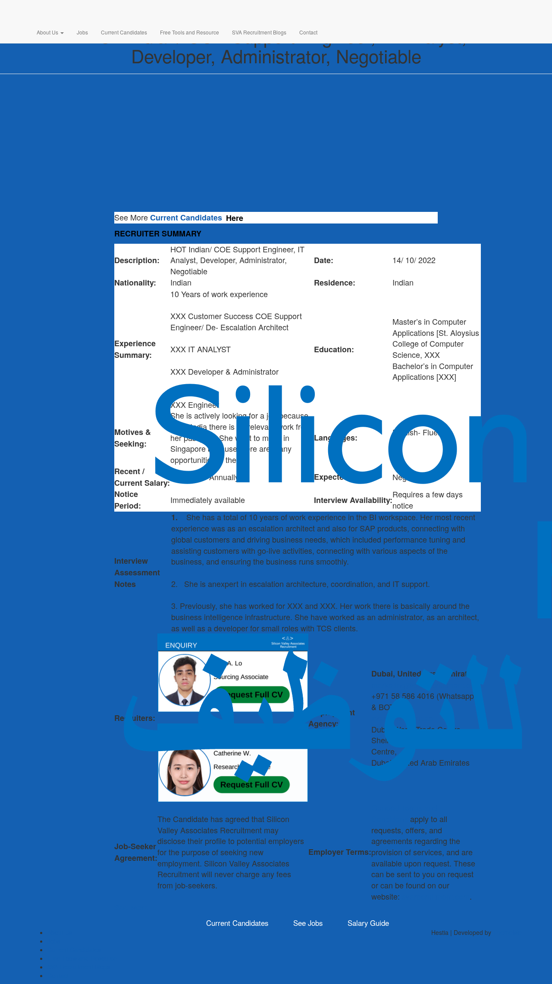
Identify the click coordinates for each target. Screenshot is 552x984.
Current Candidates (124, 32)
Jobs (82, 32)
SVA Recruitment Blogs (259, 32)
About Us (48, 32)
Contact (308, 32)
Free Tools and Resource (189, 32)
